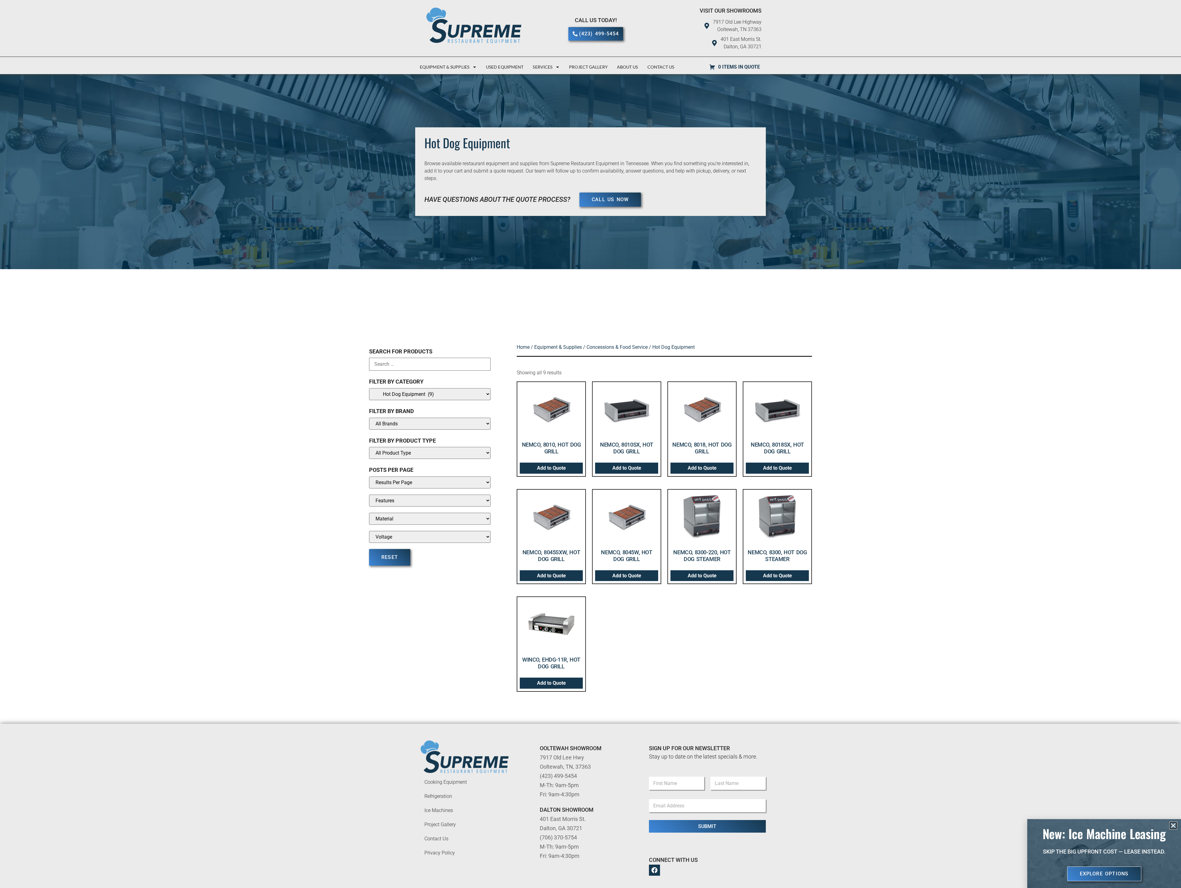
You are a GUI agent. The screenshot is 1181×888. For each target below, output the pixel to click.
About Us (627, 67)
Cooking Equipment (445, 782)
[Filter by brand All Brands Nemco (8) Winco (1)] (430, 424)
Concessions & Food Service (617, 347)
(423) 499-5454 (558, 776)
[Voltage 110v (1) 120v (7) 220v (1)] (430, 537)
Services (542, 67)
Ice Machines (438, 810)
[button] (1173, 825)
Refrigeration (438, 796)
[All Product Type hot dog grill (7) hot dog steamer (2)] (430, 453)
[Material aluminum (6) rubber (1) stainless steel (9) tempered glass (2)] (430, 519)
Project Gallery (588, 67)
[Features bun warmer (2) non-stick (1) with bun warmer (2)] (430, 501)
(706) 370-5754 (558, 837)
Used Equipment (504, 67)
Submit (707, 826)
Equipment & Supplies (444, 67)
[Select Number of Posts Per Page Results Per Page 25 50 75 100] (430, 482)
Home (523, 347)
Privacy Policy (439, 853)
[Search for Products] (430, 364)
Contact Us (660, 67)
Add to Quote (551, 468)
